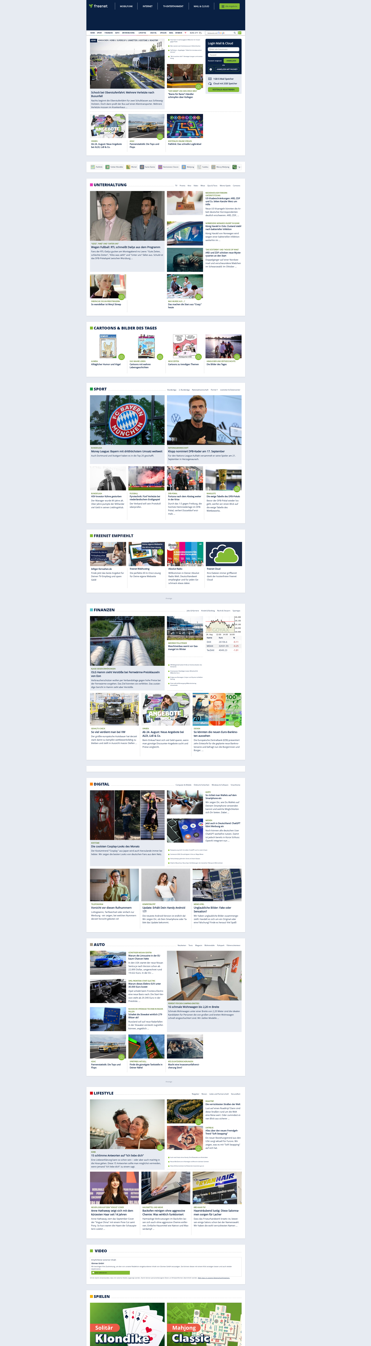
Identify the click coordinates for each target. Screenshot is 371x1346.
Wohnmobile (209, 945)
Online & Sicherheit (201, 785)
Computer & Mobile (183, 785)
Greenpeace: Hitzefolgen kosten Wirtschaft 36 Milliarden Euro (184, 672)
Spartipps (236, 610)
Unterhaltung (110, 184)
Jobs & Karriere (193, 610)
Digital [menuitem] (153, 32)
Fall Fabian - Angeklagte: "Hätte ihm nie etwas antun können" (186, 51)
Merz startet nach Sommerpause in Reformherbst (185, 46)
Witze (203, 185)
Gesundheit (235, 1094)
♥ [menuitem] (185, 33)
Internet (147, 6)
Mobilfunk (126, 6)
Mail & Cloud (201, 6)
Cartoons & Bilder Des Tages (125, 328)
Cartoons (236, 185)
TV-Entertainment (173, 6)
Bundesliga (171, 390)
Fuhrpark (220, 945)
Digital (101, 784)
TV (176, 185)
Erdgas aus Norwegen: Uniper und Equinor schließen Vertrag (186, 678)
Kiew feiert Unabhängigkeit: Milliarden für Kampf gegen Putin (185, 41)
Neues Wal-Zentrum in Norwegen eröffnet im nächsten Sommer (189, 1162)
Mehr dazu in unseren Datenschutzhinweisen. (214, 1278)
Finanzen (104, 609)
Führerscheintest (233, 945)
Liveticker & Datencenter (230, 390)
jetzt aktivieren (101, 1273)
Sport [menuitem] (99, 32)
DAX (209, 641)
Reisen (204, 1094)
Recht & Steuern (223, 610)
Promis (182, 185)
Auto (99, 944)
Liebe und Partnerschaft (219, 1094)
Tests (191, 945)
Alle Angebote (231, 6)
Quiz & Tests (212, 185)
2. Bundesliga (184, 390)
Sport (100, 389)
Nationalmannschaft (200, 390)
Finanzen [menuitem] (109, 32)
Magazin (198, 945)
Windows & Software (220, 785)
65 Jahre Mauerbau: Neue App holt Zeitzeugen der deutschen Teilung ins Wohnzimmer (196, 863)
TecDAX (210, 650)
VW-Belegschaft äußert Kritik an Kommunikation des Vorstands (186, 666)
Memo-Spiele (225, 185)
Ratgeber (195, 1094)
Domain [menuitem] (178, 32)
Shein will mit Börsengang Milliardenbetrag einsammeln (183, 684)
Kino (189, 185)
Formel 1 (214, 390)
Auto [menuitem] (117, 32)
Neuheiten (182, 945)
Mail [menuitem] (171, 32)
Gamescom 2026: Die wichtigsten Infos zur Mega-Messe (186, 854)
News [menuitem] (92, 32)
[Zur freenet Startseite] (98, 6)
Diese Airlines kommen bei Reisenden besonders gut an (187, 1166)
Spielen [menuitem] (163, 32)
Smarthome (235, 785)
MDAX (210, 645)
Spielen (102, 1296)
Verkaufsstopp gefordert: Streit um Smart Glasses (185, 859)
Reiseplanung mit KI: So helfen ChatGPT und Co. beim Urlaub (188, 850)
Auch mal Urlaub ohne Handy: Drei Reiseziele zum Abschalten (189, 1157)
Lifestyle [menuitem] (142, 32)
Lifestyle (103, 1093)
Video (196, 185)
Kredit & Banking (208, 610)
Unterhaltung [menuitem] (128, 32)
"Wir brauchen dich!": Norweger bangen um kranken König (186, 57)
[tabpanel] (127, 72)
